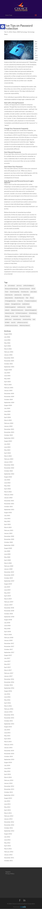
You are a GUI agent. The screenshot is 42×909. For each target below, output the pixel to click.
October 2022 (8, 471)
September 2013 (9, 795)
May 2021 (7, 521)
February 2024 (8, 423)
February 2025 (8, 387)
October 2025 (8, 364)
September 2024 (9, 402)
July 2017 (7, 658)
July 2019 (7, 587)
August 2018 (8, 619)
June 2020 (7, 554)
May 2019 (7, 593)
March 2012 (8, 848)
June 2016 (7, 697)
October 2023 (8, 435)
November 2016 (9, 682)
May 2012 (7, 843)
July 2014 (7, 765)
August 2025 (8, 369)
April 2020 (7, 560)
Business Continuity (25, 288)
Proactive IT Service (25, 316)
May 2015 (7, 735)
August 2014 (8, 762)
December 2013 (9, 786)
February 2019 (8, 602)
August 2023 (8, 441)
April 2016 (7, 703)
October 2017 (8, 649)
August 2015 (8, 726)
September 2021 (9, 509)
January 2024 (8, 426)
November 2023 (9, 432)
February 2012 (8, 851)
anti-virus (19, 285)
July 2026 (7, 337)
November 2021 (9, 503)
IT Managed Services (10, 301)
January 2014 (8, 783)
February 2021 (8, 530)
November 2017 (9, 646)
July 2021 (7, 515)
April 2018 (7, 631)
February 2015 (8, 744)
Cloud (6, 291)
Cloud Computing (14, 291)
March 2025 (8, 384)
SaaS (34, 319)
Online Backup (33, 313)
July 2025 (7, 372)
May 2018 (7, 628)
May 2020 (7, 557)
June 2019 (7, 590)
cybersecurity (17, 295)
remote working (27, 319)
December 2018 (9, 608)
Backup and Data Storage (11, 288)
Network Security (9, 313)
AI (5, 285)
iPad (27, 298)
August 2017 (8, 655)
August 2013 (8, 798)
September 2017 (9, 652)
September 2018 (9, 616)
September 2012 (9, 831)
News (14, 32)
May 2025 (7, 378)
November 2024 (9, 396)
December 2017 (9, 643)
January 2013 (8, 819)
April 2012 (7, 845)
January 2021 (8, 533)
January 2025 (8, 390)
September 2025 (9, 367)
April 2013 (7, 810)
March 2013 (8, 813)
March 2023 (8, 456)
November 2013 (9, 789)
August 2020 (8, 548)
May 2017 (7, 664)
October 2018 (8, 613)
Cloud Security (24, 291)
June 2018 (7, 625)
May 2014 (7, 771)
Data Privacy (26, 295)
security (13, 322)
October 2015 (8, 721)
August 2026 (8, 334)
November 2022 (9, 468)
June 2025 (7, 375)
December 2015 (9, 715)
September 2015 (9, 724)
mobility (29, 307)
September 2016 (9, 688)
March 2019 (8, 599)
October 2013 (8, 792)
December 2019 (9, 572)
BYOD (33, 288)
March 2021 (8, 527)
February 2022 (8, 494)
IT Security (20, 301)
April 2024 (7, 417)
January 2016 (8, 712)
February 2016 (8, 709)
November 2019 (9, 575)
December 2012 (9, 822)
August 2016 (8, 691)
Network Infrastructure (17, 310)
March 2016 (8, 706)
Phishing (7, 316)
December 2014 (9, 750)
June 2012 (7, 840)
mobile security (21, 307)
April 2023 (7, 453)
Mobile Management (10, 307)
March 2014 (8, 777)
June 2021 (7, 518)
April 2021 (7, 524)
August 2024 (8, 405)
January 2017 (8, 676)
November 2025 (9, 361)
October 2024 (8, 399)
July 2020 (7, 551)
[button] (2, 26)
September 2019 (9, 581)
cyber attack (33, 291)
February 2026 (8, 352)
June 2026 (7, 340)
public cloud (8, 319)
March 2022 (8, 492)
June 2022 (7, 483)
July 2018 (7, 622)
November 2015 (9, 718)
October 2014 (8, 756)
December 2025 (9, 358)
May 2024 (7, 414)
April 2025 (7, 381)
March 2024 (8, 420)
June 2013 (7, 804)
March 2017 (8, 670)
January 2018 (8, 640)
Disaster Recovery (19, 298)
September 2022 (9, 474)
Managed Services (15, 304)
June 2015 (7, 732)
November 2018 (9, 610)
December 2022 (9, 465)
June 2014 (7, 768)
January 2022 (8, 497)
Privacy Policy (10, 873)
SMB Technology (22, 32)
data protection (9, 298)
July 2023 (7, 444)
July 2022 (7, 480)
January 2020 (8, 569)
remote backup (17, 319)
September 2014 (9, 759)
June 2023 (7, 447)
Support (8, 872)
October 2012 (8, 828)
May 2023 (7, 450)
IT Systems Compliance (30, 301)
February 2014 (8, 780)
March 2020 (8, 563)
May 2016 (7, 700)
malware (7, 304)
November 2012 (9, 825)
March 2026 (8, 349)
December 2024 (9, 393)
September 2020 (9, 545)
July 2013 (7, 801)
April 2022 (7, 489)
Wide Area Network (25, 325)
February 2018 (8, 637)
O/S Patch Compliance (21, 313)
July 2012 (7, 837)
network (7, 310)
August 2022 (8, 477)
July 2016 (7, 694)
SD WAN (7, 322)
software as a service (22, 322)
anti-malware (11, 285)
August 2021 (8, 512)
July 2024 (7, 408)
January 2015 (8, 747)
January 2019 (8, 605)
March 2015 (8, 741)
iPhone (32, 298)
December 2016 (9, 679)
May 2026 (7, 343)
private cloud (14, 316)
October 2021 (8, 506)
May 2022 (7, 486)
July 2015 (7, 729)
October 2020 (8, 542)
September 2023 (9, 438)
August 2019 (8, 584)
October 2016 (8, 685)
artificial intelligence (28, 285)
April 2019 (7, 596)
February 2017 (8, 673)
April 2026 (7, 346)
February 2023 (8, 459)
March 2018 (8, 634)
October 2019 (8, 578)
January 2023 (8, 462)
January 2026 (8, 355)
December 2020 (9, 536)
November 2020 (9, 539)
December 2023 (9, 429)
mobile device (25, 304)
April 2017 (7, 667)
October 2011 (8, 860)
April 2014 (7, 774)
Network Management (30, 310)
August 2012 (8, 834)
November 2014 (9, 753)
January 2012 (8, 854)
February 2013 (8, 816)
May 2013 (7, 807)
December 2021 (9, 500)
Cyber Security (9, 295)
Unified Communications (11, 325)
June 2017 (7, 661)
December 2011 (9, 857)
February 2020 (8, 566)
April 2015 (7, 738)
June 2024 (7, 411)
